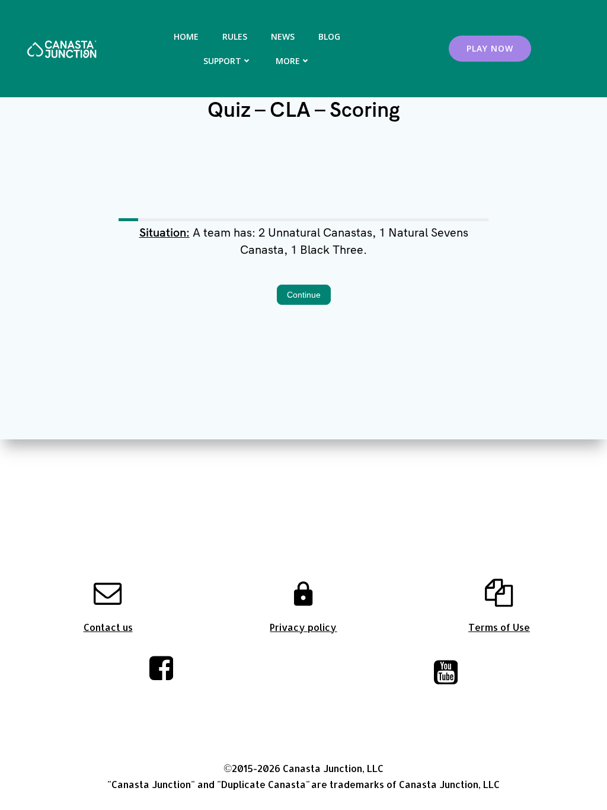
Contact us (108, 627)
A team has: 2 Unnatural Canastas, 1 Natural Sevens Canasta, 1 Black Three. (303, 241)
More (288, 60)
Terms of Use (499, 627)
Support (222, 60)
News (283, 36)
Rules (234, 36)
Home (186, 36)
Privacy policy (303, 627)
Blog (329, 36)
